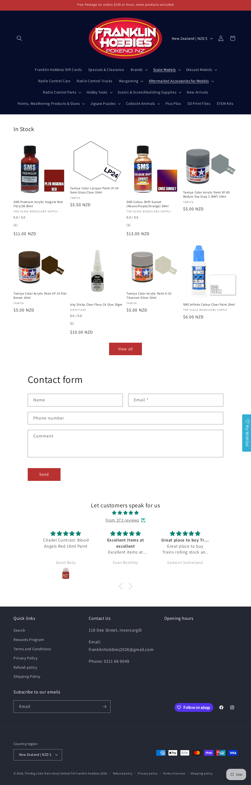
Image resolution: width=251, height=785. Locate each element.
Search (19, 630)
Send (44, 474)
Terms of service (174, 773)
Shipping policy (201, 773)
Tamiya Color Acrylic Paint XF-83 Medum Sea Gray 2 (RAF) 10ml (206, 194)
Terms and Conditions (32, 648)
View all (125, 349)
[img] (125, 512)
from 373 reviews (122, 520)
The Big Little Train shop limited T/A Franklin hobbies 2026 (66, 773)
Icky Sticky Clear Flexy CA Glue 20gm (96, 305)
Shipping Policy (26, 676)
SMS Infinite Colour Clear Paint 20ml (209, 305)
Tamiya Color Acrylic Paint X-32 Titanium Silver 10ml (149, 296)
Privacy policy (148, 773)
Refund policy (25, 667)
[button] (19, 38)
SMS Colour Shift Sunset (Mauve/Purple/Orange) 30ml (147, 204)
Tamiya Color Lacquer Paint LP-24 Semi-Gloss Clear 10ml (94, 190)
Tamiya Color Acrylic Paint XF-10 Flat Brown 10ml (39, 296)
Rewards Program (28, 639)
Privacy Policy (25, 657)
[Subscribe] (104, 706)
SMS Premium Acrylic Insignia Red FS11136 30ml (38, 204)
